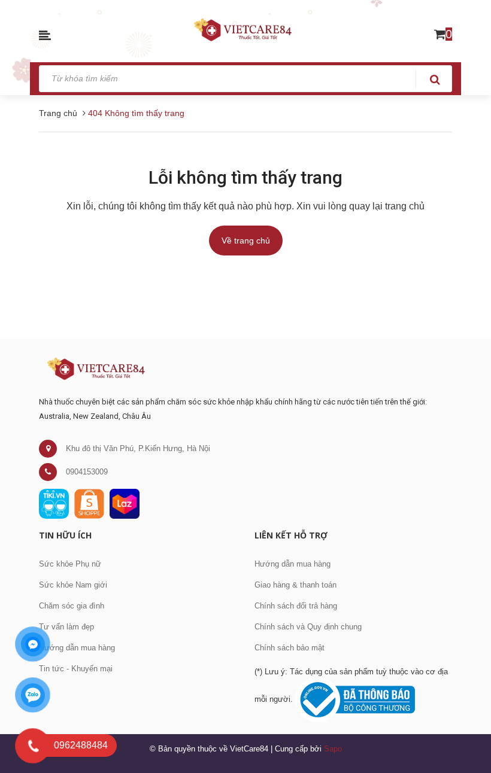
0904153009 (87, 471)
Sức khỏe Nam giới (73, 584)
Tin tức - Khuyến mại (76, 668)
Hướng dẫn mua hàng (77, 647)
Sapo (333, 748)
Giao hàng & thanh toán (295, 584)
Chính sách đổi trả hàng (295, 605)
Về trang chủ (246, 240)
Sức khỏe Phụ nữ (70, 563)
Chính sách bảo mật (289, 647)
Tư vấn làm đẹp (66, 626)
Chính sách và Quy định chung (308, 626)
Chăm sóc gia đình (71, 605)
